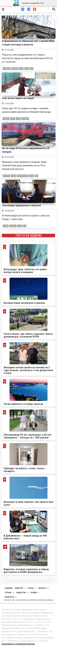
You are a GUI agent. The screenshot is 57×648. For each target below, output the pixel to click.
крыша (6, 118)
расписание (23, 176)
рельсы (13, 226)
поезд (13, 176)
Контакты (9, 597)
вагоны (6, 176)
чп (32, 68)
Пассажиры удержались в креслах (21, 205)
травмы (25, 118)
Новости (19, 588)
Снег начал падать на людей (18, 98)
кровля (14, 68)
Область (42, 588)
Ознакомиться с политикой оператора (18, 644)
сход (27, 68)
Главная (8, 588)
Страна (8, 593)
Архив (34, 593)
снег (21, 68)
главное (6, 68)
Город (30, 588)
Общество (21, 593)
